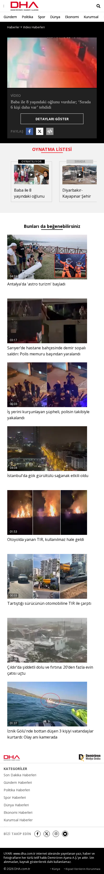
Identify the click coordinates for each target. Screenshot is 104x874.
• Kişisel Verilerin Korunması (82, 868)
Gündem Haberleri (18, 782)
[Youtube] (65, 834)
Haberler (13, 27)
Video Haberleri (34, 27)
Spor (41, 17)
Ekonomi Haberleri (18, 812)
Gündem (10, 17)
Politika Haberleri (17, 790)
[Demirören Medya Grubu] (89, 758)
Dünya (55, 17)
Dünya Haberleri (16, 805)
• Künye (55, 868)
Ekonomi (72, 17)
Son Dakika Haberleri (20, 775)
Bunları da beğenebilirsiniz (52, 226)
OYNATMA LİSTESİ (52, 149)
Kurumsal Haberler (18, 820)
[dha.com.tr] (18, 758)
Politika (27, 17)
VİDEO (16, 95)
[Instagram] (56, 834)
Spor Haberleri (15, 797)
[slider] (62, 84)
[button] (22, 84)
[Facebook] (37, 834)
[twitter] (47, 834)
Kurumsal (91, 17)
